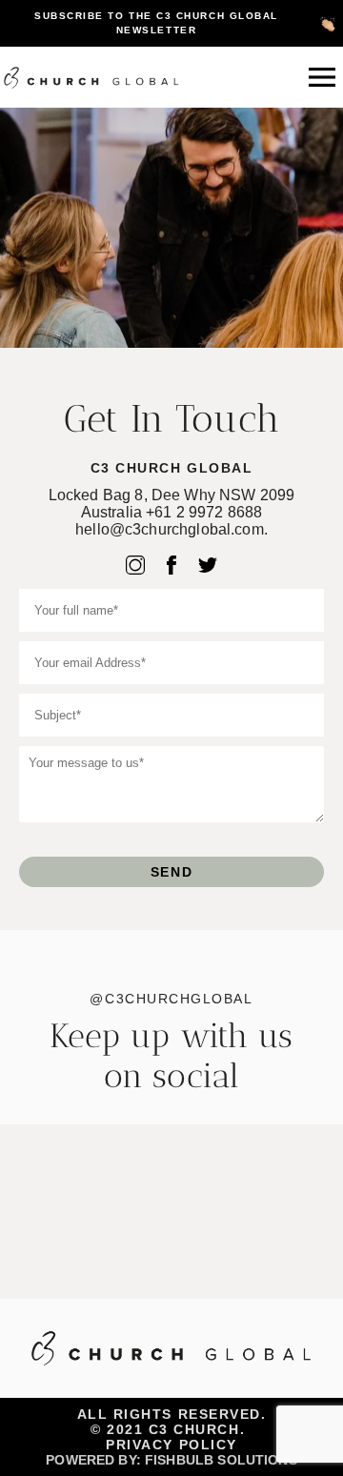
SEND (171, 872)
